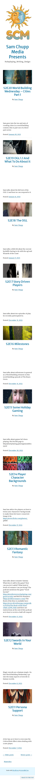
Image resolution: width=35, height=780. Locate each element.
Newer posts (26, 755)
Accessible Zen (24, 770)
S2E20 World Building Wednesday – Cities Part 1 (17, 91)
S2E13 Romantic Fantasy (17, 550)
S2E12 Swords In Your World (17, 642)
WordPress (15, 770)
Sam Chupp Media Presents (17, 51)
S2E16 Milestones (17, 344)
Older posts (8, 755)
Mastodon (7, 762)
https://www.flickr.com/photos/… (15, 518)
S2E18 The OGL (17, 220)
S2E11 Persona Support (17, 708)
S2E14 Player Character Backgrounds (17, 477)
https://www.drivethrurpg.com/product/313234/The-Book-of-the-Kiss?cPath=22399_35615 (17, 605)
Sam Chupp (18, 99)
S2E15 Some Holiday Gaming (17, 409)
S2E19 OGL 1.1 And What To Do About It (17, 159)
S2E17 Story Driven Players (17, 283)
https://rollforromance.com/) (14, 599)
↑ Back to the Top (27, 777)
